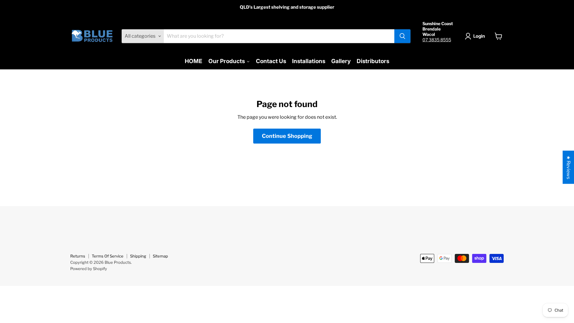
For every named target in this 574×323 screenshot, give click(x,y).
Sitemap (160, 256)
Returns (77, 256)
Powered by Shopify (88, 268)
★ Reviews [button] (568, 167)
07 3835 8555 (436, 39)
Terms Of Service (107, 256)
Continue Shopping (287, 136)
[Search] (402, 36)
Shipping (138, 256)
